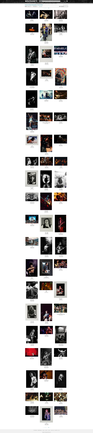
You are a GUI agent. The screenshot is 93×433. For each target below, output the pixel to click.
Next (49, 8)
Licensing (43, 430)
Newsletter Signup (40, 430)
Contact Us (46, 430)
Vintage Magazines (54, 2)
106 (48, 427)
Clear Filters (40, 6)
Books (61, 2)
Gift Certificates (35, 430)
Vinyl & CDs (57, 2)
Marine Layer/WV (38, 2)
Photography (35, 2)
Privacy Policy (56, 430)
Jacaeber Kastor (40, 3)
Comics (60, 2)
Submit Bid (46, 3)
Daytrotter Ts (55, 3)
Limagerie (43, 3)
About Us (49, 430)
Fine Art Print (40, 4)
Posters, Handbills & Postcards (30, 2)
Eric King (37, 3)
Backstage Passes (49, 2)
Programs (46, 2)
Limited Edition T (52, 3)
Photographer (35, 6)
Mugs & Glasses (64, 2)
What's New (48, 3)
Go (61, 1)
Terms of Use (52, 430)
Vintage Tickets (42, 2)
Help (58, 430)
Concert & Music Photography (31, 4)
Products (28, 6)
